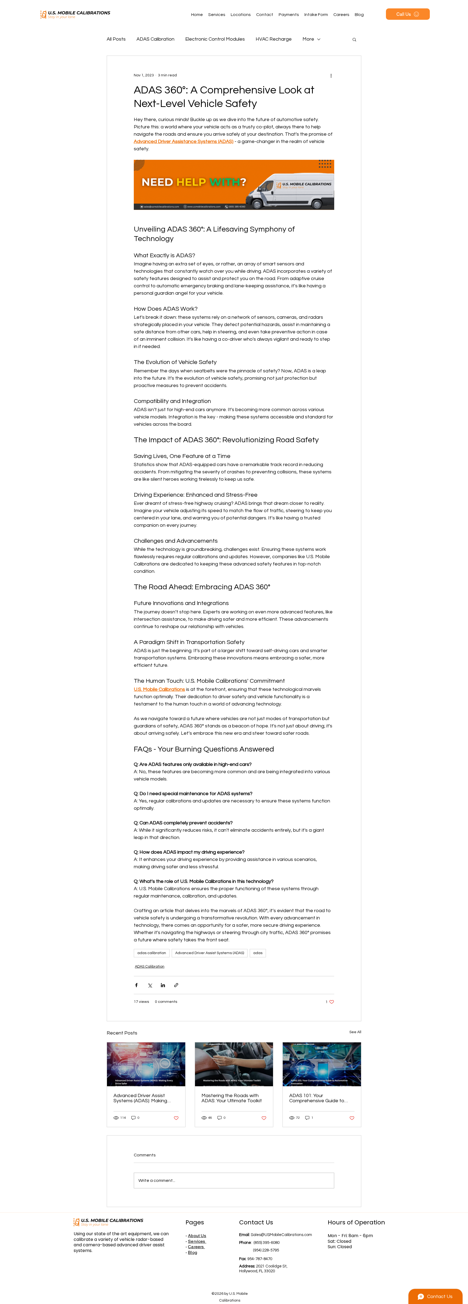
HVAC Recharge (274, 39)
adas (257, 953)
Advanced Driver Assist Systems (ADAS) (209, 953)
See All (355, 1032)
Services (197, 1241)
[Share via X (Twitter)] (149, 985)
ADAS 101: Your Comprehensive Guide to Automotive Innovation (316, 1098)
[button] (354, 39)
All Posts (116, 39)
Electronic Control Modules (215, 39)
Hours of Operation (356, 1222)
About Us (197, 1235)
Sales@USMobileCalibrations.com (281, 1235)
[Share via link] (176, 985)
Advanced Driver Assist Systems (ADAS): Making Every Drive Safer (140, 1098)
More (308, 39)
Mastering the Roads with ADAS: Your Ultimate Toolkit (232, 1098)
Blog (192, 1252)
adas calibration (151, 953)
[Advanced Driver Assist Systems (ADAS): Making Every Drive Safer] (146, 1064)
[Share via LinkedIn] (162, 985)
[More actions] (331, 75)
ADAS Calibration (155, 39)
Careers (196, 1246)
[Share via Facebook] (136, 985)
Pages (195, 1222)
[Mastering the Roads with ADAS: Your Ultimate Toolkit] (234, 1064)
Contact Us (256, 1222)
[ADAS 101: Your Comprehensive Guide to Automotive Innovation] (322, 1064)
